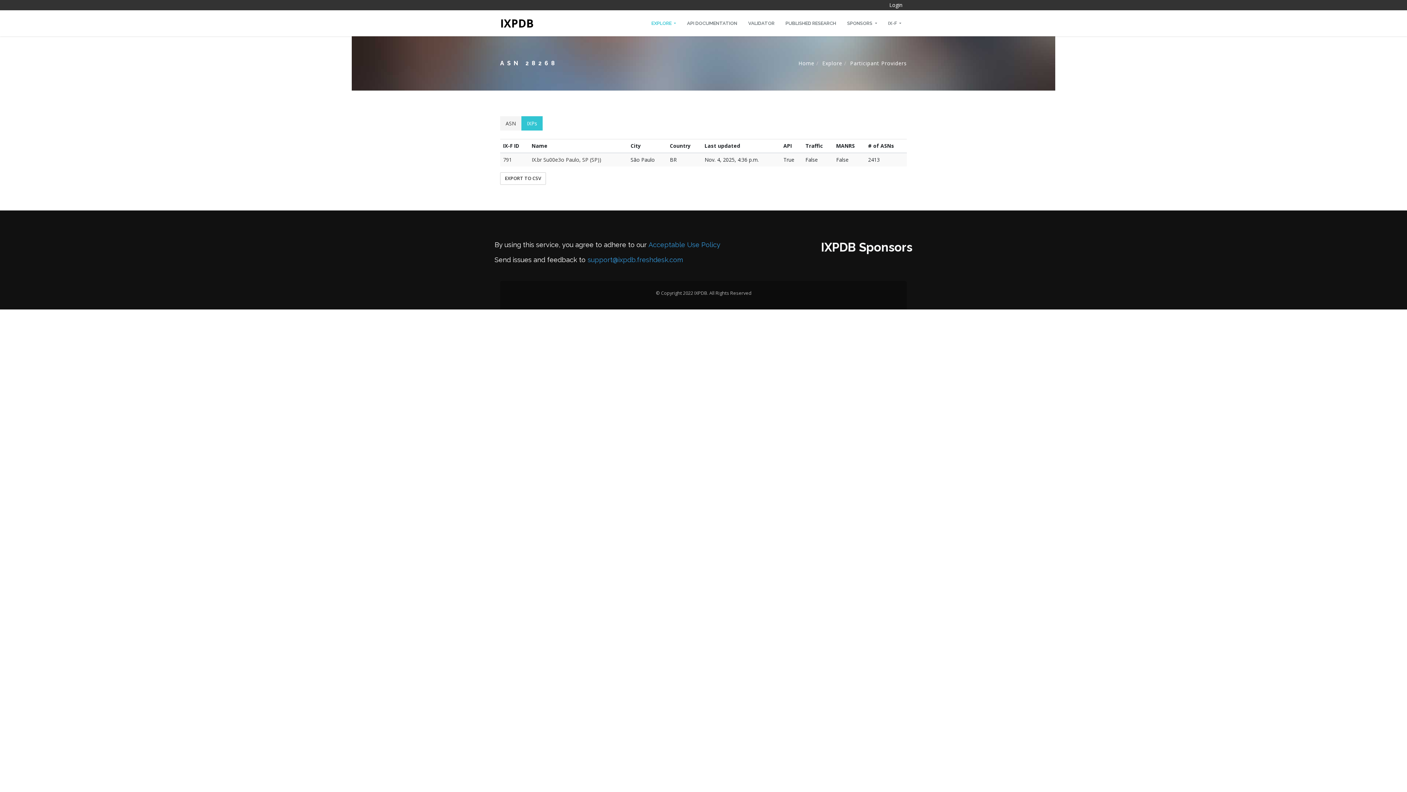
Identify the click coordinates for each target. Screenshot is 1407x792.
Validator (761, 23)
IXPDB (517, 23)
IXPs (532, 123)
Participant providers (878, 63)
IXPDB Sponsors (866, 247)
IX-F (893, 23)
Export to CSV (523, 178)
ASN (511, 123)
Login (895, 4)
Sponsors (860, 23)
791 (507, 159)
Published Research (811, 23)
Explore (662, 23)
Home (806, 63)
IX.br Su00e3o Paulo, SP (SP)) (566, 159)
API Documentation (712, 23)
